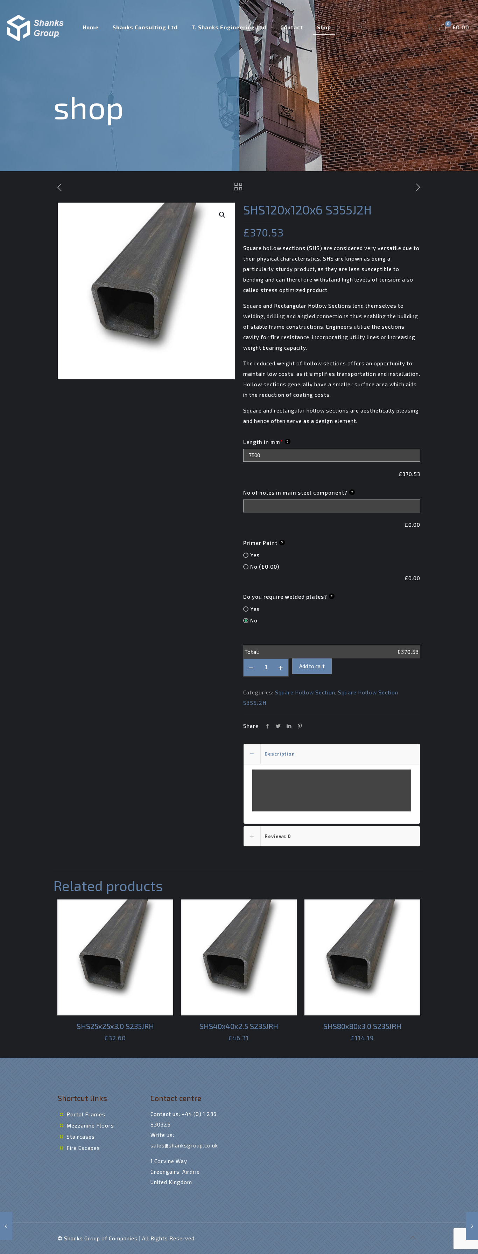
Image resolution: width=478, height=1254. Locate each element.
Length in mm (266, 442)
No (254, 620)
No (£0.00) (264, 566)
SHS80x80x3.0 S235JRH (362, 1026)
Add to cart (312, 666)
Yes (255, 555)
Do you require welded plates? (288, 596)
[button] (223, 215)
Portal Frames (85, 1114)
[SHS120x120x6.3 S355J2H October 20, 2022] (472, 1226)
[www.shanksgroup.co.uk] (36, 27)
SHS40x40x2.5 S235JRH (238, 1026)
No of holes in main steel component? (298, 492)
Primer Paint (263, 543)
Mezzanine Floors (90, 1125)
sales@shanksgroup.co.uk (184, 1145)
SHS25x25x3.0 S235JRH (115, 1026)
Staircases (80, 1136)
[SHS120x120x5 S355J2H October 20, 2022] (6, 1226)
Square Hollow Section (305, 692)
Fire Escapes (83, 1148)
